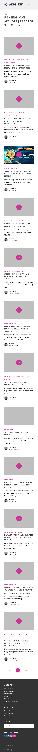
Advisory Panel (8, 696)
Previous (8, 670)
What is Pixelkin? (9, 688)
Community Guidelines (11, 701)
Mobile (6, 168)
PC (9, 59)
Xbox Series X (13, 62)
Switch (11, 324)
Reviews (6, 429)
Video (6, 62)
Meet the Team (9, 691)
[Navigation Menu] (33, 5)
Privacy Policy (8, 716)
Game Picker (8, 694)
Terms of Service (9, 713)
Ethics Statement (9, 699)
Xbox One (12, 116)
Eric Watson (12, 80)
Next (26, 670)
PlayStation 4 (15, 59)
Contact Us (7, 711)
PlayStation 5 (25, 59)
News (6, 59)
